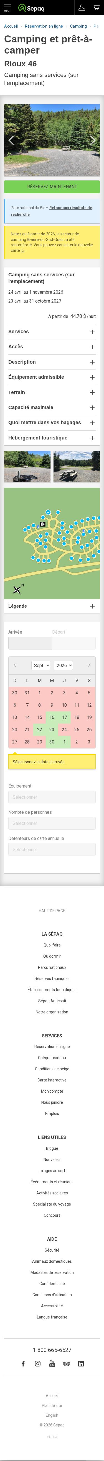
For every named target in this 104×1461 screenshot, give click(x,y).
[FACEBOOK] (23, 1363)
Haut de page (52, 911)
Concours (52, 1215)
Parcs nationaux (52, 967)
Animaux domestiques (52, 1261)
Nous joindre (52, 1102)
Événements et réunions (52, 1182)
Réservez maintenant (52, 186)
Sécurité (52, 1250)
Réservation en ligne (44, 26)
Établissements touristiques (52, 989)
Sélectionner (25, 797)
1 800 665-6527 (52, 1350)
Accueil (11, 26)
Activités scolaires (52, 1193)
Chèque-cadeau (52, 1058)
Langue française (52, 1317)
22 (39, 729)
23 (51, 729)
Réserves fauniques (52, 978)
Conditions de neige (52, 1069)
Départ (58, 632)
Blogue (52, 1148)
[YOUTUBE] (52, 1363)
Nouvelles (52, 1159)
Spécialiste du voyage (52, 1204)
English (52, 1415)
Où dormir (52, 956)
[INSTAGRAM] (37, 1363)
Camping (78, 26)
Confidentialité (52, 1283)
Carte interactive (52, 1080)
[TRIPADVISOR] (66, 1363)
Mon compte (52, 1091)
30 (51, 742)
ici (22, 250)
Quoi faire (52, 945)
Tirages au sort (52, 1170)
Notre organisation (52, 1012)
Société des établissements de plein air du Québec (31, 8)
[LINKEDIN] (81, 1363)
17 (64, 717)
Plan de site (52, 1405)
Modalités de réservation (52, 1272)
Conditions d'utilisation (52, 1295)
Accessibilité (52, 1306)
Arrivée (15, 632)
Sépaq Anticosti (52, 1001)
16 (51, 717)
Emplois (52, 1113)
